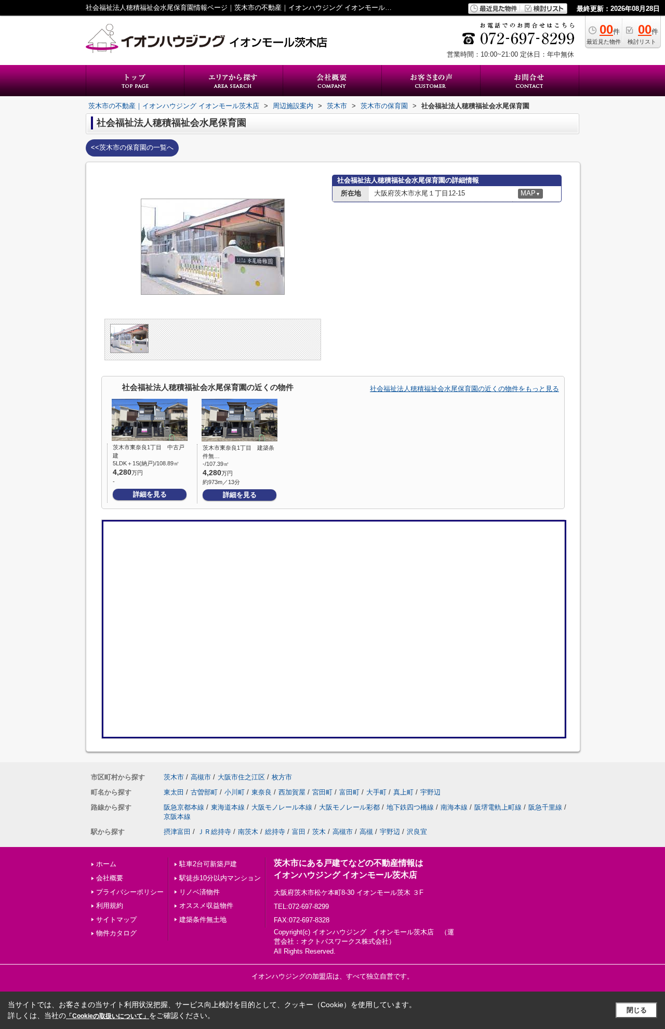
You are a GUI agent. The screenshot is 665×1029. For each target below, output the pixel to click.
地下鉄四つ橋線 (410, 807)
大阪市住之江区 (241, 777)
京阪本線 (177, 816)
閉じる (637, 1010)
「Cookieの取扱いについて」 (107, 1016)
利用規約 (109, 905)
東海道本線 (228, 807)
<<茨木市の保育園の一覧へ (132, 147)
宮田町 (322, 792)
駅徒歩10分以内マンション (220, 878)
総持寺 (275, 832)
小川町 (234, 792)
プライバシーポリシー (130, 892)
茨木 (319, 832)
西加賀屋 (291, 792)
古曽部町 (204, 792)
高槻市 (201, 777)
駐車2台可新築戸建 (208, 864)
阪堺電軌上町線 (498, 807)
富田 (298, 832)
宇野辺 (430, 792)
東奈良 (261, 792)
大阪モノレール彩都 (349, 807)
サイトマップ (116, 919)
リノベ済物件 (199, 892)
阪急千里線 (545, 807)
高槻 (366, 832)
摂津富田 (177, 832)
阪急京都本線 (184, 807)
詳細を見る (150, 494)
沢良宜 (417, 832)
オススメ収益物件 (206, 905)
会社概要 (109, 878)
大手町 (376, 792)
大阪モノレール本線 (281, 807)
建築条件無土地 (203, 919)
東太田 (174, 792)
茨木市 (174, 777)
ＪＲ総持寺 (214, 832)
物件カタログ (116, 933)
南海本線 (454, 807)
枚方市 (282, 777)
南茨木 (248, 832)
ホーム (106, 864)
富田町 (349, 792)
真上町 (403, 792)
